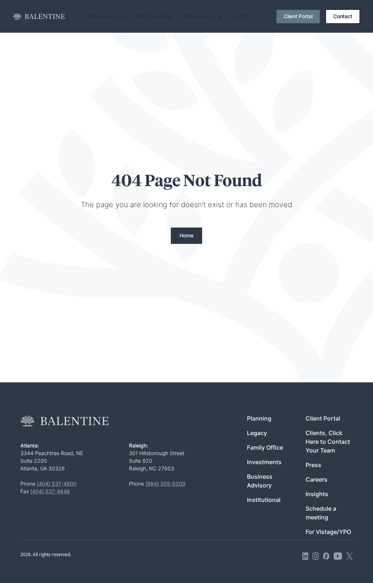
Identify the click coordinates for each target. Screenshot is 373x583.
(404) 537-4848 (50, 491)
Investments (264, 462)
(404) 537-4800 (56, 484)
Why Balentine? (155, 16)
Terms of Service (77, 569)
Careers (316, 479)
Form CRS (178, 569)
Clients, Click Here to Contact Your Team (328, 442)
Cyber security (214, 569)
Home (186, 235)
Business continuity (259, 569)
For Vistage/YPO (328, 531)
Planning (259, 418)
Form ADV (149, 569)
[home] (39, 16)
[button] (106, 16)
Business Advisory (259, 481)
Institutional (263, 499)
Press (313, 465)
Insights (242, 16)
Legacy (257, 433)
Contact (342, 16)
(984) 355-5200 (165, 484)
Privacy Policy (35, 569)
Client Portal (298, 16)
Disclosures (116, 569)
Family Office (265, 447)
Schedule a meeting (321, 513)
